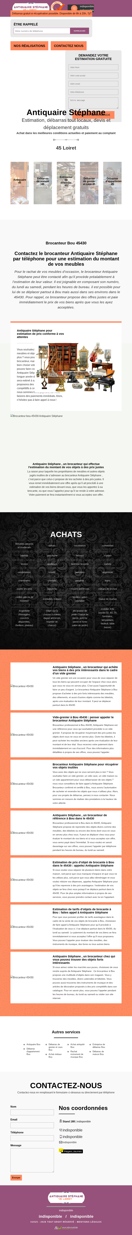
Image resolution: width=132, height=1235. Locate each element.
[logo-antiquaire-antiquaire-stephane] (66, 1199)
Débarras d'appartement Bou (33, 1051)
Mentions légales (89, 1222)
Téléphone (17, 1132)
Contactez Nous (68, 46)
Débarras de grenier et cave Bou (55, 1047)
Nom (13, 1106)
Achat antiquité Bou (78, 1045)
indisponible (72, 1130)
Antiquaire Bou (33, 1044)
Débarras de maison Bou (98, 1052)
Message (15, 1145)
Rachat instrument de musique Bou (77, 1054)
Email (13, 1119)
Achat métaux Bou (55, 1055)
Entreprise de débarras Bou (99, 1045)
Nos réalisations (29, 46)
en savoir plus (43, 203)
